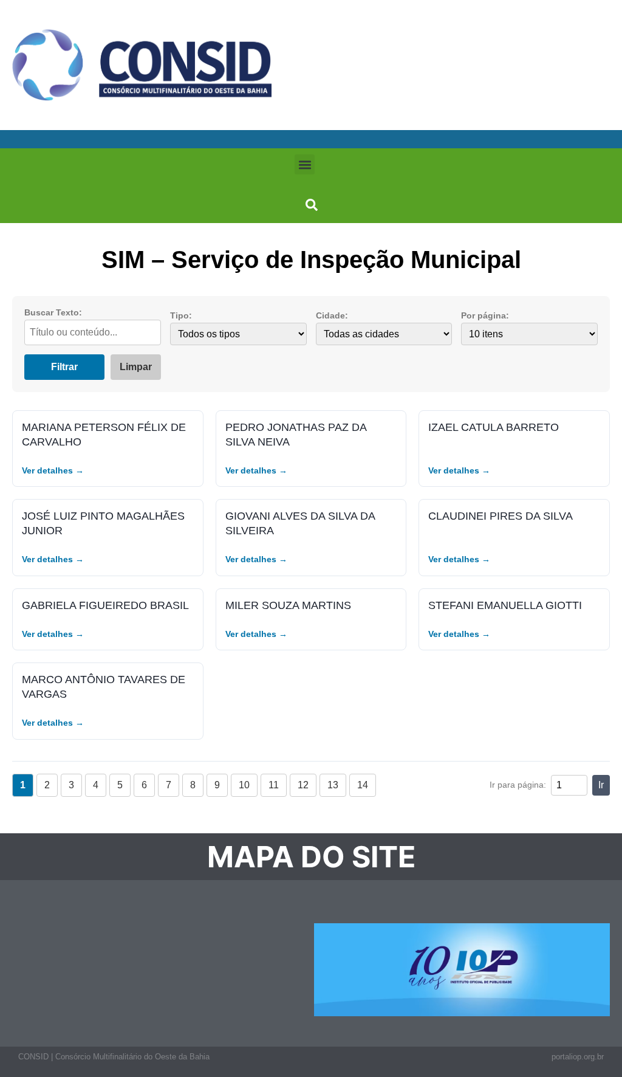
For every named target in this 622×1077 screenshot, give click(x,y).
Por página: (485, 315)
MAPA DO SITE (311, 857)
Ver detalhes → (53, 470)
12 (303, 785)
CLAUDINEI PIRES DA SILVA (500, 515)
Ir (601, 785)
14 (362, 785)
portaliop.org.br (578, 1056)
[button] (305, 164)
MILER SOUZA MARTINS (288, 605)
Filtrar (64, 367)
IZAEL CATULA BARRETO (493, 427)
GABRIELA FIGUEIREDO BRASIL (105, 605)
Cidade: (332, 315)
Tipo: (181, 315)
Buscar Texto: (53, 312)
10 (244, 785)
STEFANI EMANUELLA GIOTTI (505, 605)
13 (332, 785)
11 (273, 785)
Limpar (136, 367)
